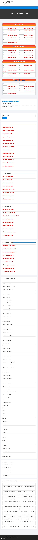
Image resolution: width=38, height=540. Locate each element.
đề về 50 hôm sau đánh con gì (28, 526)
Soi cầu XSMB (20, 516)
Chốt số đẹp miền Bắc (8, 486)
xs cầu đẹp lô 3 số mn (7, 386)
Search (4, 117)
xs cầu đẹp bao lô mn (6, 375)
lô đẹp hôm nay (24, 511)
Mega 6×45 (5, 421)
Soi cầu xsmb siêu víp (15, 101)
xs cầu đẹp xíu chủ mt (7, 370)
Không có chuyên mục (25, 509)
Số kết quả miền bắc (6, 448)
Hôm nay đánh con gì (14, 509)
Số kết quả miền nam (6, 453)
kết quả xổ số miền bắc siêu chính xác (11, 511)
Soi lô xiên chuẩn (19, 519)
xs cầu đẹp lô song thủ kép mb (8, 305)
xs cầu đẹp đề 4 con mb (7, 310)
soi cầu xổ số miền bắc (8, 519)
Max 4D (4, 426)
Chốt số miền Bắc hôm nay (27, 484)
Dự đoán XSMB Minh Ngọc (27, 496)
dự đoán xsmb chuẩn (30, 494)
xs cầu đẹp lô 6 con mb (7, 294)
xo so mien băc (6, 524)
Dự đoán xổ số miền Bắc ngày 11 (28, 501)
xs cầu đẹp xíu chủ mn (7, 394)
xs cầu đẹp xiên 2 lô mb (7, 337)
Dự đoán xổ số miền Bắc (27, 499)
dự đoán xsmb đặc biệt (10, 499)
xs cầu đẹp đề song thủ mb (8, 329)
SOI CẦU (3, 434)
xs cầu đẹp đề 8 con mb (7, 316)
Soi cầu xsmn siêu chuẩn (6, 372)
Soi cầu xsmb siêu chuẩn (7, 101)
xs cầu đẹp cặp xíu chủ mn (7, 378)
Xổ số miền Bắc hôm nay (14, 526)
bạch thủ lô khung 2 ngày (6, 456)
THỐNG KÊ (4, 432)
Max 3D (4, 424)
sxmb (33, 519)
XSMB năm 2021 (31, 524)
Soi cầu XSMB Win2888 (30, 516)
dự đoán (18, 489)
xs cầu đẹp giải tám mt (7, 356)
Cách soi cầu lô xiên (18, 486)
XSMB (3, 407)
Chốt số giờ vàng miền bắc (10, 484)
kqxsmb (33, 509)
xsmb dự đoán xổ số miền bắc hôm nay (19, 524)
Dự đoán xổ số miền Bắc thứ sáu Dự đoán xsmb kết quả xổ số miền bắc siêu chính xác (19, 506)
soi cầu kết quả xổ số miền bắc (9, 516)
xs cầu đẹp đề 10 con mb (7, 318)
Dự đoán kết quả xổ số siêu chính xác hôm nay (26, 491)
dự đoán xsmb (19, 494)
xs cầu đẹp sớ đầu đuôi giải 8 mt (8, 367)
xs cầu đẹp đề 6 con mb (7, 313)
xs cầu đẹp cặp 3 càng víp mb (8, 289)
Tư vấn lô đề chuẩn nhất (6, 402)
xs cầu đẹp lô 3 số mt (7, 359)
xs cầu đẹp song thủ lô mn (7, 397)
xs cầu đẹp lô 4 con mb (7, 291)
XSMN (3, 410)
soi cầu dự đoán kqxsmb (9, 514)
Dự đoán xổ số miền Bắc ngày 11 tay (19, 504)
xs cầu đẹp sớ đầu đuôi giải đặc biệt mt (9, 362)
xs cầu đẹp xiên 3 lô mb (7, 340)
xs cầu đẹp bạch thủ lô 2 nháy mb (9, 286)
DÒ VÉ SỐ (4, 437)
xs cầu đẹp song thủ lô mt (7, 364)
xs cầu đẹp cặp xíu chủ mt (7, 351)
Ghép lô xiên (6, 509)
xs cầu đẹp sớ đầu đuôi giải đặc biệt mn (10, 391)
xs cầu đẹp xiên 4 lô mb (7, 343)
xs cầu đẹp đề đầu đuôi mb (8, 103)
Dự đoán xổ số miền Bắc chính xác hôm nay (11, 501)
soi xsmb (27, 519)
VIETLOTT (4, 418)
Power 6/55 (5, 429)
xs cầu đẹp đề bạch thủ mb (8, 324)
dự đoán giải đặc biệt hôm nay (28, 489)
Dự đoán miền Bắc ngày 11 (8, 494)
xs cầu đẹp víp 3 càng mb (7, 335)
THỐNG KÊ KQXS (5, 405)
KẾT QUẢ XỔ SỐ (5, 416)
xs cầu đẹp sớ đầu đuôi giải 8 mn (8, 389)
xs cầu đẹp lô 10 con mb (7, 332)
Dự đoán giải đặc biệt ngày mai (9, 491)
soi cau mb (32, 511)
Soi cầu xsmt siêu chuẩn (6, 345)
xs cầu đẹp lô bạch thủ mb (7, 302)
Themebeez (3, 538)
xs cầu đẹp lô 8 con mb (7, 297)
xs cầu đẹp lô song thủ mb (7, 308)
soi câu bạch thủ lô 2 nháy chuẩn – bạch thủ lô (7, 2)
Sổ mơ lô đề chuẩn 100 (6, 399)
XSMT (3, 413)
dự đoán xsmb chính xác (10, 496)
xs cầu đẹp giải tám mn (7, 383)
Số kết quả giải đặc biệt (9, 521)
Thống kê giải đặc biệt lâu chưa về (26, 521)
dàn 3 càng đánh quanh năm (9, 489)
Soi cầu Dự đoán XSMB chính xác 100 (26, 514)
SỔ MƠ (3, 440)
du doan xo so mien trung (29, 486)
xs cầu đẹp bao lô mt (6, 348)
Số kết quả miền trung (7, 451)
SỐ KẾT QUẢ (4, 445)
